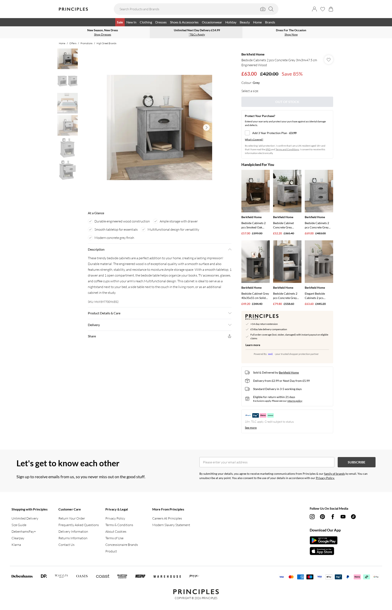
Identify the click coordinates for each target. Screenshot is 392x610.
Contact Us (66, 545)
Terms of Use (114, 538)
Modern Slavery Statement (171, 525)
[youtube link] (343, 516)
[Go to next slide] (206, 127)
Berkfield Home (253, 54)
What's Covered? (254, 139)
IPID (268, 149)
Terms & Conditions (119, 525)
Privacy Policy (115, 518)
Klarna (16, 545)
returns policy (294, 400)
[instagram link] (312, 516)
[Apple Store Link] (323, 551)
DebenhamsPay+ (24, 531)
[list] (159, 127)
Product (111, 551)
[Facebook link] (332, 516)
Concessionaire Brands (121, 545)
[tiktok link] (353, 516)
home (62, 43)
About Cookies (115, 531)
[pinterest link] (322, 516)
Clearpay (18, 538)
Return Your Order (71, 518)
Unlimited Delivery (25, 518)
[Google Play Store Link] (323, 540)
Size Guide (19, 525)
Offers (72, 43)
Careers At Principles (167, 518)
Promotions (86, 43)
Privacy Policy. (325, 478)
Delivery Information (73, 531)
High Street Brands (106, 43)
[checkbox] (287, 132)
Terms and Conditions (287, 149)
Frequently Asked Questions (78, 525)
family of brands (334, 473)
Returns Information (72, 538)
